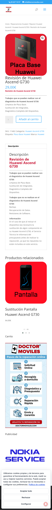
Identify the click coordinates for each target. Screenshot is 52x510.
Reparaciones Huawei (19, 24)
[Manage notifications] (46, 504)
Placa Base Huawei (22, 134)
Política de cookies (37, 484)
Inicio (7, 24)
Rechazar (26, 497)
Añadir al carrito (29, 119)
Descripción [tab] (13, 146)
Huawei (41, 134)
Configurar (26, 504)
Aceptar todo (26, 491)
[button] (42, 38)
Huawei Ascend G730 (20, 27)
